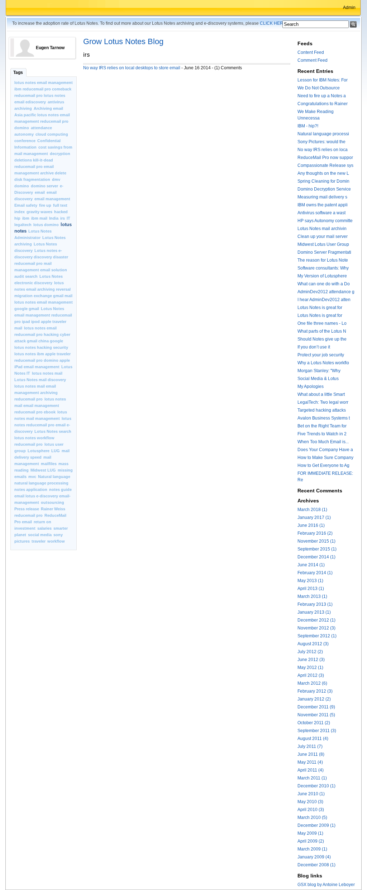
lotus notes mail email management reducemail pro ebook (40, 405)
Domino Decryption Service (324, 189)
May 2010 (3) (310, 801)
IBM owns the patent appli (322, 204)
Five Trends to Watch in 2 (322, 433)
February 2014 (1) (315, 572)
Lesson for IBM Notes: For (322, 80)
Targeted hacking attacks (321, 410)
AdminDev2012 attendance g (325, 291)
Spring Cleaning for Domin (323, 181)
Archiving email (48, 108)
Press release (26, 509)
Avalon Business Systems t (323, 418)
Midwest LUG (43, 470)
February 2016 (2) (315, 533)
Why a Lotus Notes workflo (323, 362)
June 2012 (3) (311, 659)
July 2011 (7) (310, 746)
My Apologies (310, 386)
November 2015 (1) (316, 541)
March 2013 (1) (312, 596)
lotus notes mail (47, 373)
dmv (56, 179)
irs (62, 218)
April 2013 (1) (310, 588)
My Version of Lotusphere (322, 275)
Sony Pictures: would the (321, 141)
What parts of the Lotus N (321, 331)
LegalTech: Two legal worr (322, 402)
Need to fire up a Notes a (321, 95)
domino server (44, 186)
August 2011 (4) (312, 738)
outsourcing (52, 502)
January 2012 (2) (314, 699)
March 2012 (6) (312, 683)
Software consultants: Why (323, 268)
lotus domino (46, 224)
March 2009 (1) (312, 849)
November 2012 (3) (316, 628)
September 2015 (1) (317, 549)
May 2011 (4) (310, 762)
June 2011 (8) (310, 754)
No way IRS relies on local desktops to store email (131, 67)
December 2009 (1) (316, 825)
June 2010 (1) (311, 793)
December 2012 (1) (316, 620)
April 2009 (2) (310, 841)
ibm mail (39, 218)
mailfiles (49, 464)
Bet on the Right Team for (322, 425)
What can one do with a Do (323, 283)
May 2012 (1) (310, 667)
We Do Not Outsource (318, 87)
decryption (60, 153)
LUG (55, 451)
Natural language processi (323, 133)
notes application (30, 489)
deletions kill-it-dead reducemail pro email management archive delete (40, 166)
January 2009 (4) (314, 856)
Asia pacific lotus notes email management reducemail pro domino (42, 121)
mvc (32, 476)
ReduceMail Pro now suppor (325, 157)
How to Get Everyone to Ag (323, 465)
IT (68, 218)
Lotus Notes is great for (319, 307)
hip (17, 218)
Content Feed (310, 52)
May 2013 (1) (310, 580)
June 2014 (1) (311, 564)
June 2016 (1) (311, 525)
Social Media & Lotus (318, 378)
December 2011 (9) (316, 706)
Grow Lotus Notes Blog (123, 41)
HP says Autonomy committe (325, 220)
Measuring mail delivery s (322, 197)
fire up (45, 205)
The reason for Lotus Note (322, 260)
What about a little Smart (321, 394)
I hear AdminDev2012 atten (324, 299)
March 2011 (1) (312, 778)
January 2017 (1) (314, 517)
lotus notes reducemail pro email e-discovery (42, 425)
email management (52, 199)
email (40, 192)
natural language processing (41, 483)
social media (40, 535)
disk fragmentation (32, 179)
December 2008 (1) (316, 864)
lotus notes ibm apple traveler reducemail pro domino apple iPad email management (42, 360)
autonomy (24, 134)
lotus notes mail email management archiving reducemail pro (36, 392)
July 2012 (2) (310, 651)
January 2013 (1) (314, 612)
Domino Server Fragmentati (324, 252)
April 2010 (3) (310, 809)
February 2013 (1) (315, 604)
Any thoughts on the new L (323, 173)
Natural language (54, 476)
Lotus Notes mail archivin (322, 228)
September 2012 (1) (317, 635)
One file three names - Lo (322, 323)
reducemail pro (28, 515)
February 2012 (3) (315, 691)
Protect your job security (320, 354)
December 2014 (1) (316, 556)
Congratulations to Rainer (322, 103)
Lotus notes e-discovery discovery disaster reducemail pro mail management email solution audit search (41, 263)
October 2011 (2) (313, 722)
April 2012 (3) (310, 675)
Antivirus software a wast (321, 212)
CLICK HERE (273, 23)
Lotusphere (38, 451)
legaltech (23, 224)
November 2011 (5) (316, 714)
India (53, 218)
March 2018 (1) (312, 509)
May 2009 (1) (310, 833)
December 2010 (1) (316, 785)
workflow (56, 541)
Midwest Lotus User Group (323, 244)
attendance (41, 128)
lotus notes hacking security (41, 347)
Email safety (25, 205)
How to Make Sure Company (325, 457)
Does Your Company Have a (325, 449)
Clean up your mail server (322, 236)
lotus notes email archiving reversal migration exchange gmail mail (43, 289)
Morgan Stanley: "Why (318, 370)
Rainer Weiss (53, 509)
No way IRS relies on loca (322, 149)
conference (24, 141)
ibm (25, 218)
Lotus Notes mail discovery (40, 380)
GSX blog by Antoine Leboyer (326, 884)
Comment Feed (312, 60)
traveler (39, 541)
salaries (45, 528)
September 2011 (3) (316, 730)
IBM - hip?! (307, 125)
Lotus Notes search (52, 431)
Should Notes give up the (322, 339)
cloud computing (51, 134)
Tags (18, 72)
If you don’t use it (313, 347)
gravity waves (39, 212)
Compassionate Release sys (325, 165)
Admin (349, 7)
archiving (23, 108)
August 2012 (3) (313, 643)
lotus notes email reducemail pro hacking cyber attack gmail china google (42, 334)
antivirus (56, 102)
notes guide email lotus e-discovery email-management (43, 496)
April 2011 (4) (310, 770)
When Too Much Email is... (323, 441)
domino (21, 186)
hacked (61, 212)
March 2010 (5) (312, 817)
